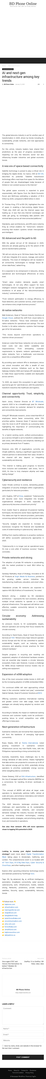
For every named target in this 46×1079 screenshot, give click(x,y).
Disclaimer (33, 1070)
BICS (40, 693)
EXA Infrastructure (28, 776)
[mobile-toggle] (3, 61)
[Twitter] (9, 89)
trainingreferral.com (12, 910)
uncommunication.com (13, 921)
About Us (16, 1070)
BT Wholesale (38, 402)
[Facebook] (4, 89)
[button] (43, 61)
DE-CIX (40, 174)
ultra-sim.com (10, 924)
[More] (24, 89)
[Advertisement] (23, 34)
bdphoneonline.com (12, 932)
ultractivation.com (11, 907)
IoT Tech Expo (7, 863)
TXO (12, 638)
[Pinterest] (14, 89)
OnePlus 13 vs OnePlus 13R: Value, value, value (34, 963)
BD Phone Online (9, 84)
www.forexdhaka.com (13, 918)
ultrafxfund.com (10, 929)
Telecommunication (14, 66)
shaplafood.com (11, 913)
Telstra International (30, 743)
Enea (21, 496)
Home (4, 66)
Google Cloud (7, 318)
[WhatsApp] (19, 89)
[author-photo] (23, 987)
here (32, 874)
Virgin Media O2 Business (25, 576)
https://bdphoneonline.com (23, 992)
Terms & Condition (18, 1073)
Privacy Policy (30, 1073)
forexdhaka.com (11, 927)
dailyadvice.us (10, 935)
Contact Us (24, 1070)
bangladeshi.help (11, 915)
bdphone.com (10, 904)
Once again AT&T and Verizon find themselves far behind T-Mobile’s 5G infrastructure (12, 965)
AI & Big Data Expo (21, 863)
